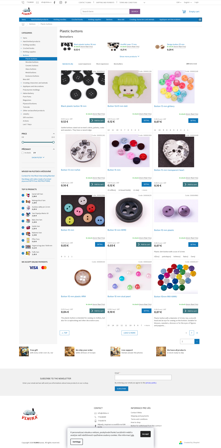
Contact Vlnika (85, 2)
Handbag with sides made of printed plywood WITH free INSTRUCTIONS (36, 180)
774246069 (102, 417)
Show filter (37, 157)
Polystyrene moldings (31, 90)
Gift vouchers (28, 117)
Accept (145, 434)
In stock (30, 153)
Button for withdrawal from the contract (146, 426)
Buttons (26, 55)
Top (65, 333)
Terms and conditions (128, 2)
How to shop (135, 422)
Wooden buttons (32, 62)
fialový (185, 256)
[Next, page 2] (191, 333)
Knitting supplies (29, 52)
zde (132, 435)
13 (117, 325)
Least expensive (84, 64)
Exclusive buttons (32, 76)
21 (197, 333)
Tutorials (26, 107)
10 (117, 130)
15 (108, 325)
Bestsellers (118, 64)
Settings (77, 441)
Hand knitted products (31, 41)
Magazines (27, 100)
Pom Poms (27, 96)
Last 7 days (27, 124)
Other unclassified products (34, 110)
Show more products (128, 56)
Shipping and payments (105, 2)
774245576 (102, 421)
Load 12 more (129, 333)
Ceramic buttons (32, 65)
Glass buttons (31, 69)
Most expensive (102, 64)
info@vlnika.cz (103, 413)
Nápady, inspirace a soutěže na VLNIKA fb (111, 425)
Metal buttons (31, 72)
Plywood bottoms (30, 103)
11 (113, 130)
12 (122, 325)
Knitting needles (29, 45)
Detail (146, 120)
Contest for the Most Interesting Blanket (38, 176)
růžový (156, 256)
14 (108, 130)
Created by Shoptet (191, 442)
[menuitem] (23, 20)
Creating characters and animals (35, 83)
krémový (177, 256)
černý (193, 256)
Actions (26, 121)
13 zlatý (136, 190)
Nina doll (26, 79)
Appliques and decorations (33, 86)
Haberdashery (28, 93)
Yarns (25, 38)
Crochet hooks (28, 48)
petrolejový (166, 256)
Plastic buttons (31, 59)
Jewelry (26, 114)
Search (134, 11)
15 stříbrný (112, 190)
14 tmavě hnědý (124, 190)
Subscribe (121, 389)
